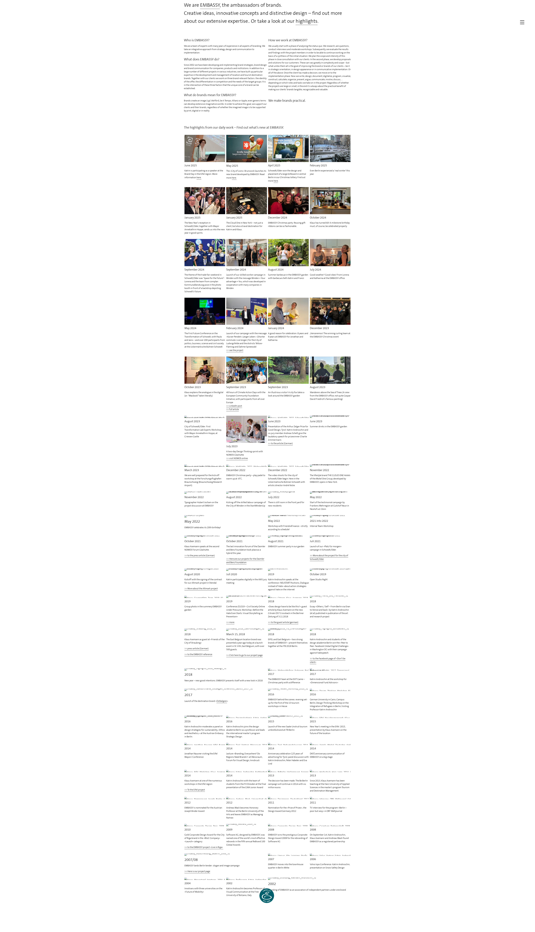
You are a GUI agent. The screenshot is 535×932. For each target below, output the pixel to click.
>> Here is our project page (197, 871)
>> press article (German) (196, 648)
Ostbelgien (222, 701)
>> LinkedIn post (234, 405)
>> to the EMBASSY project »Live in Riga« (203, 847)
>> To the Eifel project (194, 789)
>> (199, 555)
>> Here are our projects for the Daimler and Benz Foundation (245, 560)
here (276, 180)
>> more (230, 622)
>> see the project (234, 350)
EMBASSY (210, 5)
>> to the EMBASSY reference (198, 654)
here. (199, 177)
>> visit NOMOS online (237, 458)
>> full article (232, 409)
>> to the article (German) (280, 443)
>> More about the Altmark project (201, 588)
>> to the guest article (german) (283, 622)
